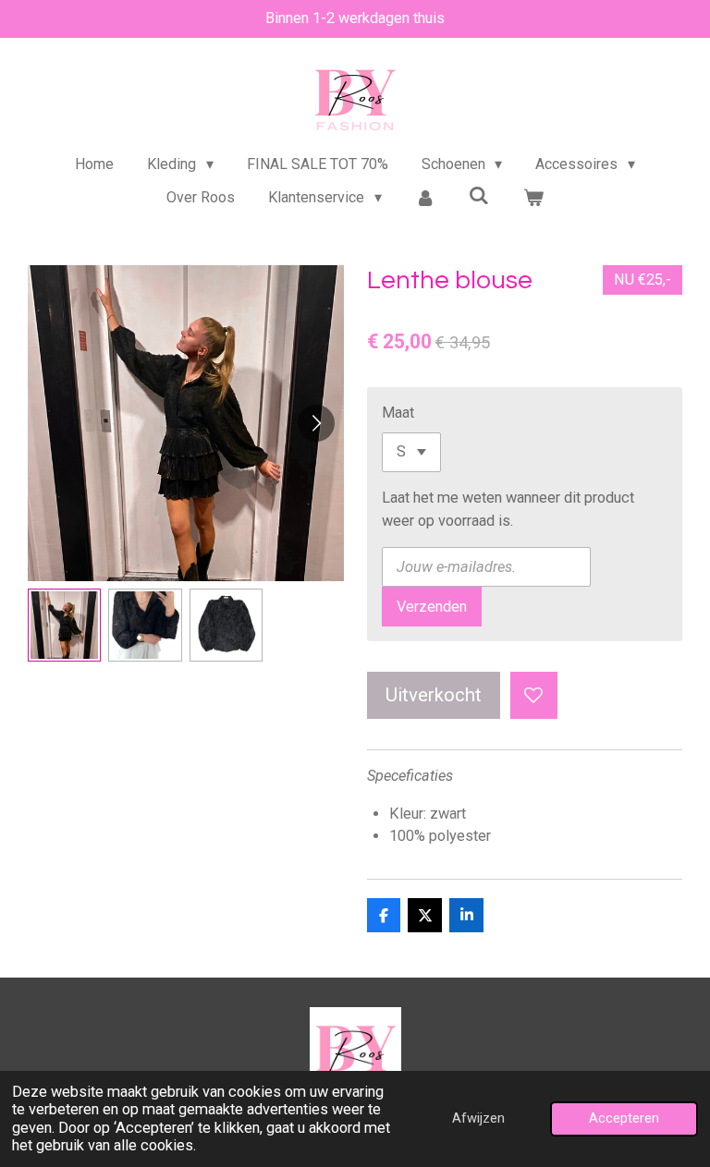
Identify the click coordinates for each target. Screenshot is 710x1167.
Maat (398, 412)
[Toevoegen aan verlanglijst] (533, 695)
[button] (64, 625)
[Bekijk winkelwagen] (533, 198)
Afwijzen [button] (478, 1118)
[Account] (425, 198)
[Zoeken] (479, 195)
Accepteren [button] (624, 1118)
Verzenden (432, 606)
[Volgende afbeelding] (316, 423)
